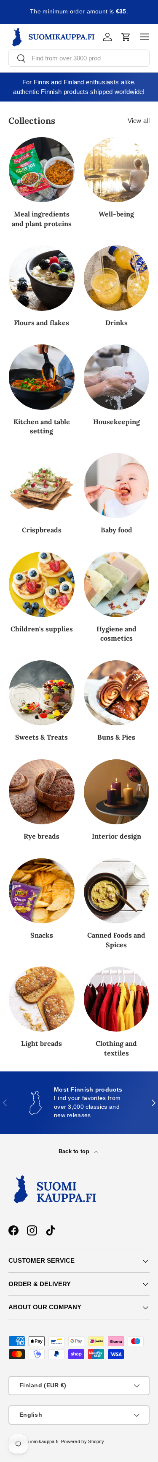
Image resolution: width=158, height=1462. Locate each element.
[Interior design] (117, 792)
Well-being (116, 214)
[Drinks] (117, 278)
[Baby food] (117, 486)
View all (139, 120)
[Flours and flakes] (42, 278)
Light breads (41, 1043)
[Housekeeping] (117, 377)
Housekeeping (116, 421)
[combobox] (79, 58)
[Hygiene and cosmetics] (117, 584)
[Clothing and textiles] (117, 999)
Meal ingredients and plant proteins (42, 218)
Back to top (75, 1151)
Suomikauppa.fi (41, 1441)
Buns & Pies (116, 737)
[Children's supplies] (42, 584)
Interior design (116, 836)
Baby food (116, 530)
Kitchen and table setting (41, 426)
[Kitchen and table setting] (42, 377)
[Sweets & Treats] (42, 693)
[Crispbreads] (42, 486)
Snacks (41, 935)
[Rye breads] (42, 792)
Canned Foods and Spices (116, 940)
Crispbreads (42, 530)
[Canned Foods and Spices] (117, 891)
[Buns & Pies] (117, 693)
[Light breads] (42, 999)
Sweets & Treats (41, 737)
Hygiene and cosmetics (116, 633)
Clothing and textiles (116, 1048)
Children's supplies (42, 629)
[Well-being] (117, 170)
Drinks (116, 322)
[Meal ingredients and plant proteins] (42, 170)
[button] (126, 37)
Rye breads (41, 836)
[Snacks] (42, 891)
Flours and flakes (41, 322)
